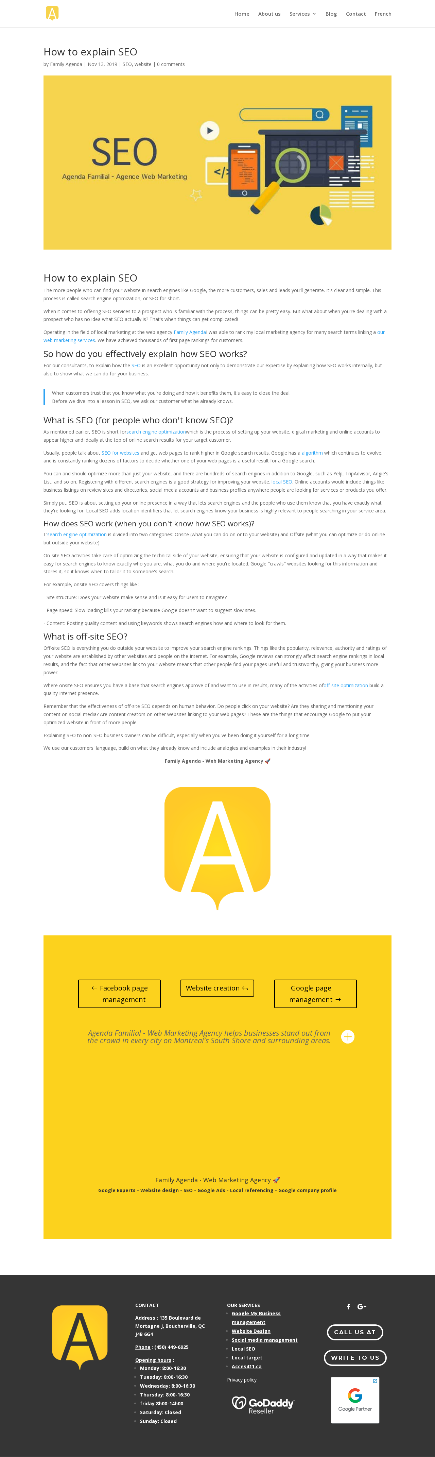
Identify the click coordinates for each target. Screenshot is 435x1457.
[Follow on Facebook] (348, 1306)
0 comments (171, 64)
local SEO (282, 481)
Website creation (213, 988)
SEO (127, 64)
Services (300, 14)
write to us (355, 1357)
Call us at (355, 1332)
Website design (159, 1190)
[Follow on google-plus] (361, 1306)
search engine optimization (156, 431)
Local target (247, 1357)
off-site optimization (346, 685)
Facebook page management (124, 993)
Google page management (311, 993)
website (143, 64)
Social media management (265, 1340)
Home (241, 14)
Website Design (251, 1331)
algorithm (312, 453)
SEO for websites (120, 453)
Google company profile (307, 1190)
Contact (356, 14)
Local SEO (243, 1348)
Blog (331, 14)
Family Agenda (66, 64)
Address (145, 1318)
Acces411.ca (247, 1366)
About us (269, 14)
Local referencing (252, 1190)
